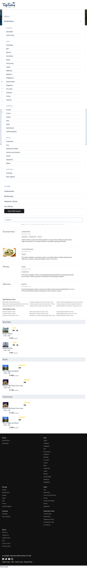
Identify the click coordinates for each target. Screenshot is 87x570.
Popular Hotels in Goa (9, 311)
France (8, 113)
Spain (8, 124)
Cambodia (9, 56)
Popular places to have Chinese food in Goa (42, 304)
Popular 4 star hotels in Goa (11, 315)
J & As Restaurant (27, 249)
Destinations (9, 21)
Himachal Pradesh (12, 149)
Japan (8, 67)
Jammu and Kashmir (13, 152)
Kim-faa (24, 284)
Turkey (8, 96)
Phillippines (10, 78)
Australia (9, 173)
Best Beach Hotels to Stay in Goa (39, 313)
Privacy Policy (6, 546)
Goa (7, 145)
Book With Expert (14, 211)
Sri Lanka (9, 89)
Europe (8, 110)
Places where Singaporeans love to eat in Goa (70, 302)
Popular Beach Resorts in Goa (65, 311)
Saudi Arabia (10, 82)
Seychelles (9, 32)
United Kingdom (11, 132)
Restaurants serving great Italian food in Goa (15, 304)
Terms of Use (6, 543)
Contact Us (5, 535)
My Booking (8, 196)
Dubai (8, 60)
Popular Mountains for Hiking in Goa (13, 306)
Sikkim (8, 163)
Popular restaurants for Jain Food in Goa (41, 302)
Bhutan (8, 52)
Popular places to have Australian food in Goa (70, 304)
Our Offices (8, 206)
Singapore (9, 85)
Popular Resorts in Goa (9, 313)
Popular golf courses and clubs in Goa (40, 306)
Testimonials (9, 191)
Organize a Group (10, 201)
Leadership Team (49, 522)
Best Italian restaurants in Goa (11, 302)
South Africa (10, 35)
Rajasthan (9, 160)
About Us (5, 532)
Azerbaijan (9, 45)
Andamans (9, 141)
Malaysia (9, 71)
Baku (45, 465)
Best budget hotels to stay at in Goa (67, 313)
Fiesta (23, 267)
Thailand (9, 93)
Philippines (47, 482)
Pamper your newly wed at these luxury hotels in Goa (43, 315)
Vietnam (9, 100)
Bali (7, 49)
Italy (7, 121)
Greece (8, 117)
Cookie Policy (6, 538)
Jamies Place (25, 232)
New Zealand (10, 177)
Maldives (9, 74)
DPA (3, 541)
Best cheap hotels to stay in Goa (39, 311)
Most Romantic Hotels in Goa (65, 315)
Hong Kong (10, 63)
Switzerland (10, 128)
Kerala (8, 156)
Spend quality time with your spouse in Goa (69, 306)
